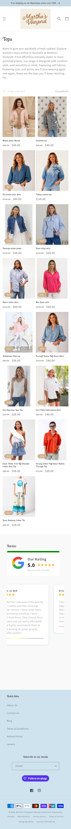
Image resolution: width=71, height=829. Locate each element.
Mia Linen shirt (42, 302)
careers (11, 744)
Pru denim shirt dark (12, 194)
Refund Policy (14, 736)
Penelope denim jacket (12, 248)
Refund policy (24, 816)
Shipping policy (26, 821)
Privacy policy (39, 816)
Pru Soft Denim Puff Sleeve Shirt (50, 356)
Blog (9, 720)
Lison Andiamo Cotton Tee (14, 520)
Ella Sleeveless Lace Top (13, 410)
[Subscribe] (55, 766)
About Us (12, 705)
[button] (4, 19)
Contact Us (13, 713)
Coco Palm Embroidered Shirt (48, 410)
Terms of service (56, 816)
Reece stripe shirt (43, 248)
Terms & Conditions (18, 728)
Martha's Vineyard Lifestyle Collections (33, 812)
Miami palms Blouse (11, 140)
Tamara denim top (44, 194)
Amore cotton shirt (10, 302)
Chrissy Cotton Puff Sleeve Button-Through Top (50, 465)
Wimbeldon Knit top (11, 356)
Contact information (46, 821)
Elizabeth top (41, 140)
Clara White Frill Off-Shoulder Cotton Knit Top (16, 465)
